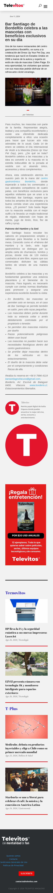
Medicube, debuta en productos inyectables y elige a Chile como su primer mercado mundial (26, 748)
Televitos (29, 114)
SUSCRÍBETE (26, 873)
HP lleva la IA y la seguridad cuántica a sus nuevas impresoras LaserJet (26, 632)
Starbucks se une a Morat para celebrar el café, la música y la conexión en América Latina (24, 801)
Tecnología (23, 640)
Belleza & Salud (26, 755)
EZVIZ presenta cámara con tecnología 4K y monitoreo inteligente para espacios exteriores (22, 687)
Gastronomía (24, 808)
